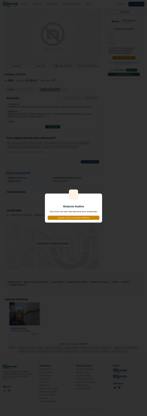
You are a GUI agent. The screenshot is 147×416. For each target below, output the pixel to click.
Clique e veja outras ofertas (74, 218)
